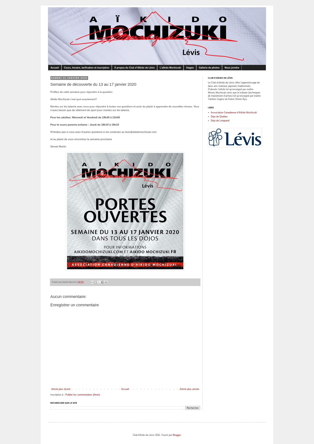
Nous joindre (232, 67)
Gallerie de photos (209, 67)
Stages (190, 67)
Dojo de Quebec (219, 116)
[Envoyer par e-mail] (92, 282)
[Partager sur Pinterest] (106, 282)
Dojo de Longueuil (220, 120)
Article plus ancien (189, 389)
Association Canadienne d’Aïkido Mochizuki (234, 112)
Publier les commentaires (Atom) (82, 394)
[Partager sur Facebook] (102, 282)
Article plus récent (60, 389)
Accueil (55, 67)
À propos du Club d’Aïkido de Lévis (134, 67)
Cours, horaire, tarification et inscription (86, 67)
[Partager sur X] (99, 282)
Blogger (177, 435)
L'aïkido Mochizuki (170, 67)
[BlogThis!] (95, 282)
